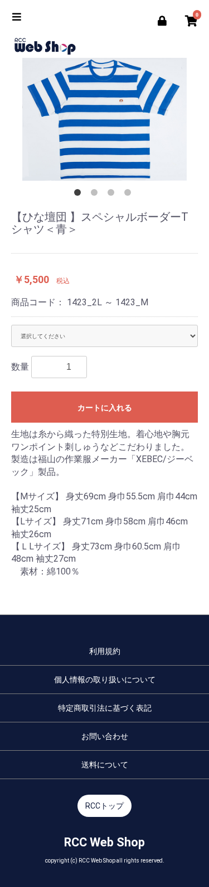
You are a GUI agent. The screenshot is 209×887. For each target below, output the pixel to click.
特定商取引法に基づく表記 (105, 707)
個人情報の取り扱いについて (104, 679)
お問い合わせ (104, 736)
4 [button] (129, 194)
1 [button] (79, 194)
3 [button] (113, 194)
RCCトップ (104, 805)
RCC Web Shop (104, 842)
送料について (104, 764)
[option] (104, 119)
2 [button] (96, 194)
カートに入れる (104, 407)
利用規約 (104, 651)
